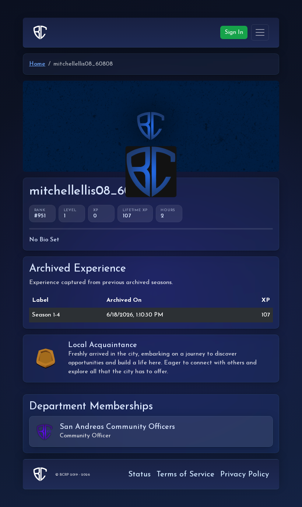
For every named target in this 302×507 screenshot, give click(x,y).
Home (37, 64)
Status (139, 474)
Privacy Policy (244, 474)
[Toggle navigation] (260, 32)
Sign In (234, 32)
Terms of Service (185, 474)
